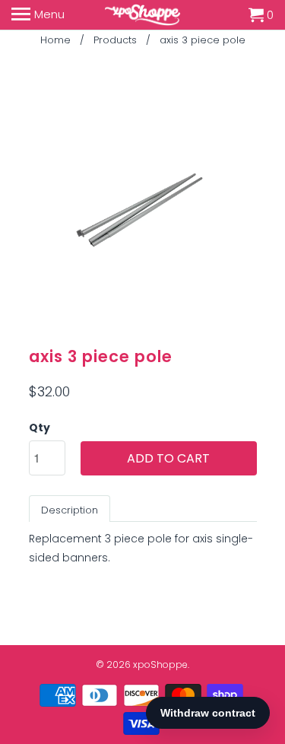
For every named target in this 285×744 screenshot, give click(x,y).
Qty (39, 427)
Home (55, 40)
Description (69, 510)
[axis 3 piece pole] (143, 211)
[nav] (38, 15)
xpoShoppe (160, 664)
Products (115, 40)
